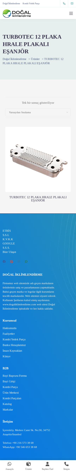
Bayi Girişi (9, 381)
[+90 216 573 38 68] (65, 3)
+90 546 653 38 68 (26, 447)
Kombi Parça (10, 387)
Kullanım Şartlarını (13, 300)
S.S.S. (6, 247)
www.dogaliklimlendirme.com (19, 304)
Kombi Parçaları (12, 398)
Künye (6, 356)
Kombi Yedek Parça (31, 3)
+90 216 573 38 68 (23, 442)
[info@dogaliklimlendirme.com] (74, 3)
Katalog (7, 403)
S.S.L (6, 235)
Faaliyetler (9, 333)
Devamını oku (38, 177)
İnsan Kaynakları (12, 350)
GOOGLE (9, 243)
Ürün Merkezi (11, 392)
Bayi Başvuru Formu (15, 375)
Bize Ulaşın (9, 251)
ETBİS (7, 230)
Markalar (8, 409)
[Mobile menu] (71, 13)
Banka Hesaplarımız (14, 345)
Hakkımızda (10, 328)
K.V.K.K (8, 239)
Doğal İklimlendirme (11, 3)
